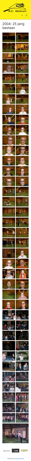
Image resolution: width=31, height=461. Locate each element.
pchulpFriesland (19, 458)
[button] (22, 15)
